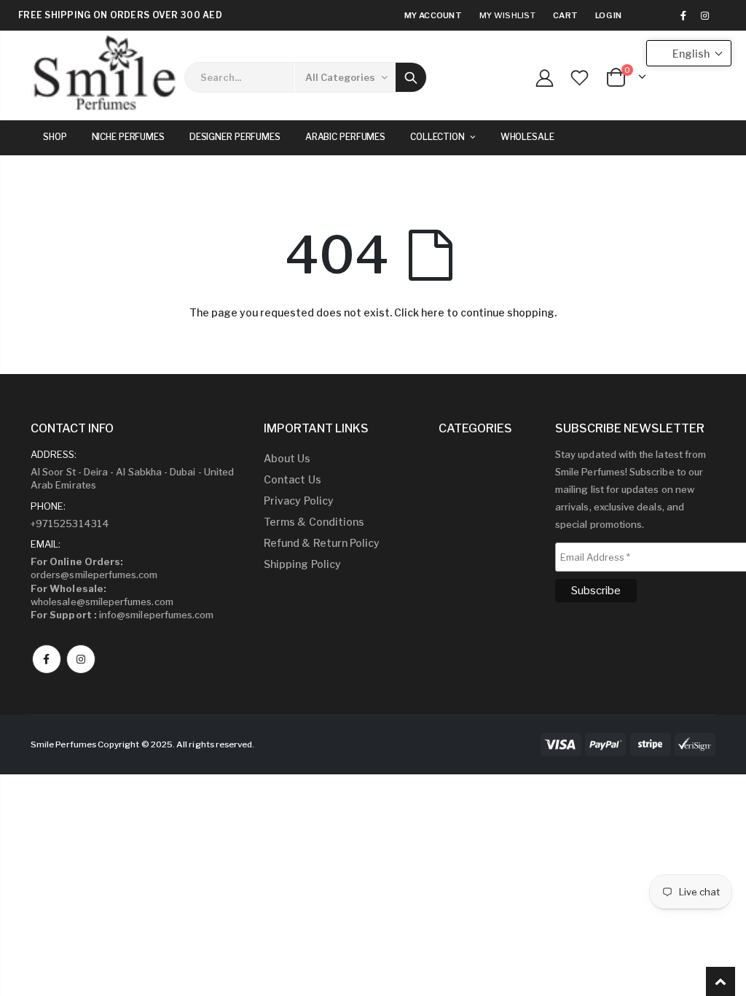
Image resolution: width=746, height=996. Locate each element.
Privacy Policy (299, 500)
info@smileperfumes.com (122, 614)
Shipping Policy (302, 564)
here (432, 312)
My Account (433, 15)
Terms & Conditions (314, 521)
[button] (689, 53)
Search (411, 77)
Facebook (46, 659)
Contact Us (292, 479)
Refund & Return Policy (322, 543)
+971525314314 (70, 523)
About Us (287, 458)
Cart (565, 15)
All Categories (340, 77)
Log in (608, 15)
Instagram (80, 659)
